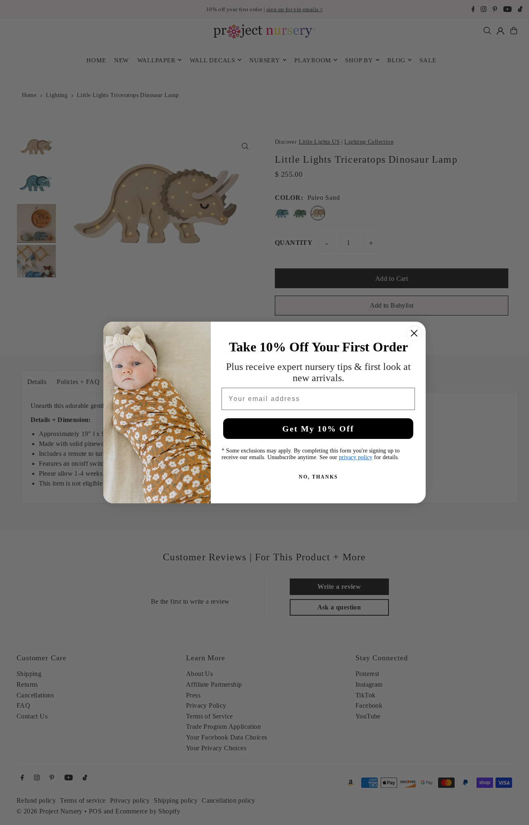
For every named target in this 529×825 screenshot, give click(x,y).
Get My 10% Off (318, 428)
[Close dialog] (414, 333)
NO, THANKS (318, 477)
